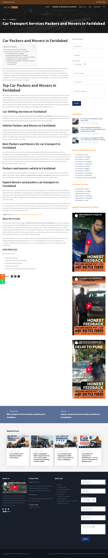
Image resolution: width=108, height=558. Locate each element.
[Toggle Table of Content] (33, 47)
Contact (97, 7)
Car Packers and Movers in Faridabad (15, 49)
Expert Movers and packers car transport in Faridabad (20, 60)
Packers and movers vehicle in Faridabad (17, 59)
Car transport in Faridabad (83, 161)
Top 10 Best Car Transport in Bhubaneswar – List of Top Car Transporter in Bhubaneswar (90, 457)
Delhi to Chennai (100, 553)
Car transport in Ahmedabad (84, 173)
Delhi (32, 240)
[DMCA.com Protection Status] (7, 511)
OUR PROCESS (13, 64)
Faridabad (12, 19)
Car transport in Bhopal (82, 170)
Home (48, 7)
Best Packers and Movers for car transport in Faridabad (21, 57)
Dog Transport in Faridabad (83, 196)
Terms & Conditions (64, 489)
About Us (82, 7)
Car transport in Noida (82, 159)
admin (4, 19)
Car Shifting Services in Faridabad (15, 53)
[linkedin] (5, 509)
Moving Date (76, 61)
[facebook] (3, 509)
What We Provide (13, 62)
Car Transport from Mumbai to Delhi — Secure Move (16, 456)
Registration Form (63, 503)
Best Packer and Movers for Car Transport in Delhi (27, 214)
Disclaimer (61, 494)
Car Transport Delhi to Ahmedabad (85, 177)
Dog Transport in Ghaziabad (83, 198)
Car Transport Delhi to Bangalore (59, 553)
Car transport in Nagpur (82, 168)
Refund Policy (62, 491)
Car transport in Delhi (81, 154)
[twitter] (8, 509)
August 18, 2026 (87, 451)
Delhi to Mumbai (89, 553)
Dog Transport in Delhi (82, 189)
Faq (90, 7)
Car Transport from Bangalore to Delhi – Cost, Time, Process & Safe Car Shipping (65, 456)
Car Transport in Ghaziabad (83, 175)
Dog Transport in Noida (82, 193)
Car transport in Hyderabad (83, 164)
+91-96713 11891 (33, 505)
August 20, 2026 (87, 142)
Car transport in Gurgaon (82, 157)
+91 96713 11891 (100, 2)
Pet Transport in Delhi (81, 200)
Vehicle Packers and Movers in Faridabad (17, 55)
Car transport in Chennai (82, 166)
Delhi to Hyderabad (76, 553)
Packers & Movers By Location (64, 7)
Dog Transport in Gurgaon (83, 191)
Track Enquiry (62, 498)
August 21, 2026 (87, 133)
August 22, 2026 (87, 123)
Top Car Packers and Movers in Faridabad (17, 51)
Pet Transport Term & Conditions (68, 501)
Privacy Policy (62, 487)
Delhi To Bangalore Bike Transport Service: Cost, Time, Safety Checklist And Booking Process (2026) (93, 129)
